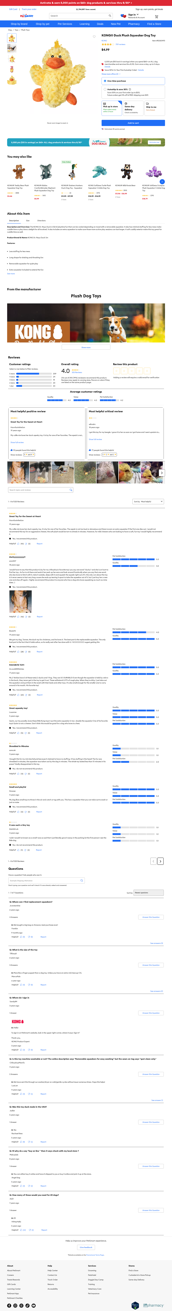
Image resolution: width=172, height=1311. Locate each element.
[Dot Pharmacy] (153, 1305)
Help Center (53, 1270)
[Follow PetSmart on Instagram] (15, 1306)
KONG (104, 40)
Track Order (53, 1280)
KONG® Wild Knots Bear (125, 185)
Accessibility (53, 1289)
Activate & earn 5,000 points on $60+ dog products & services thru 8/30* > (86, 2)
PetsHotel (92, 1275)
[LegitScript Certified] (135, 1306)
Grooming (92, 1270)
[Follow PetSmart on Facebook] (9, 1306)
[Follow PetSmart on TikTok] (27, 1306)
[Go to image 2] (12, 48)
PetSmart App (13, 1293)
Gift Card (13, 9)
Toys (16, 30)
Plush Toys (25, 30)
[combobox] (81, 15)
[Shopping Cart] (160, 17)
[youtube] (34, 1306)
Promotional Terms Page (95, 1255)
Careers (10, 1275)
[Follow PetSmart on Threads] (21, 1306)
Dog (10, 30)
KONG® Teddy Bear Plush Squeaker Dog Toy (18, 186)
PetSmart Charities (15, 1298)
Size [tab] (27, 220)
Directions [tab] (41, 220)
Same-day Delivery (136, 1280)
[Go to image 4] (12, 69)
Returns (51, 1284)
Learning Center (14, 1289)
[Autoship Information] (130, 89)
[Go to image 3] (12, 59)
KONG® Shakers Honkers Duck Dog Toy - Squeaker (71, 186)
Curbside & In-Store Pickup (140, 1275)
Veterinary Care (94, 1289)
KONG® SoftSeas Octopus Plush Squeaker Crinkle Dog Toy (153, 188)
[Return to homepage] (26, 15)
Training (91, 1284)
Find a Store (133, 1270)
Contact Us (52, 1275)
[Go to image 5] (12, 80)
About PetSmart (13, 1270)
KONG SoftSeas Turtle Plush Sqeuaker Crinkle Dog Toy (99, 186)
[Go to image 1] (12, 38)
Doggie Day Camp (96, 1280)
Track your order (29, 9)
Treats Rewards (13, 1280)
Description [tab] (14, 220)
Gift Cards (11, 1284)
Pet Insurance (93, 1293)
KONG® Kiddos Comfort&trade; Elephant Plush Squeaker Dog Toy (44, 188)
